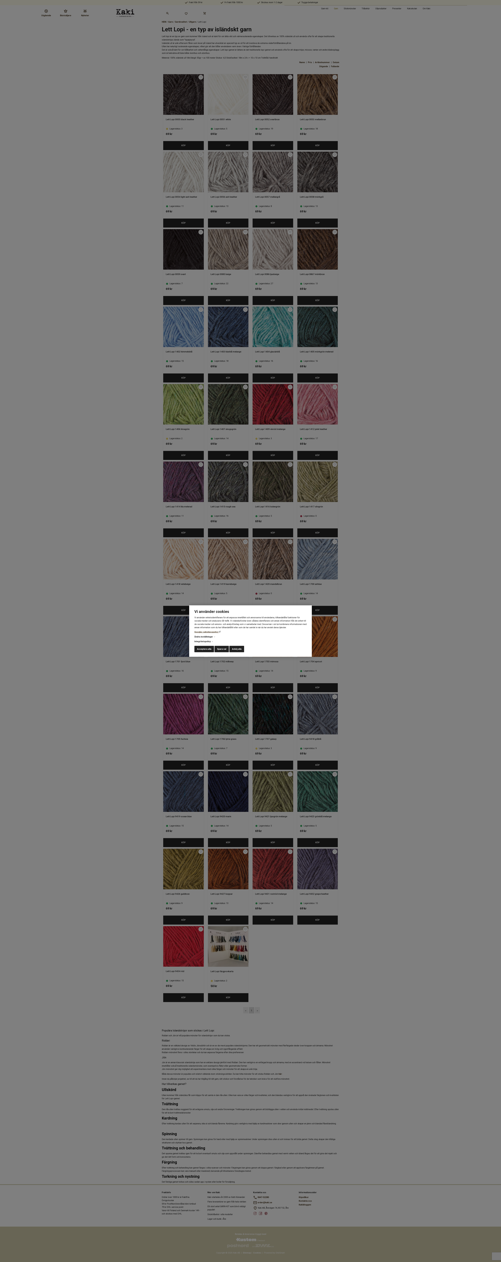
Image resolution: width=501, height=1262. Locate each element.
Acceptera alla (204, 649)
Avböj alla (236, 649)
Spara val (221, 649)
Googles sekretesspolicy (206, 632)
